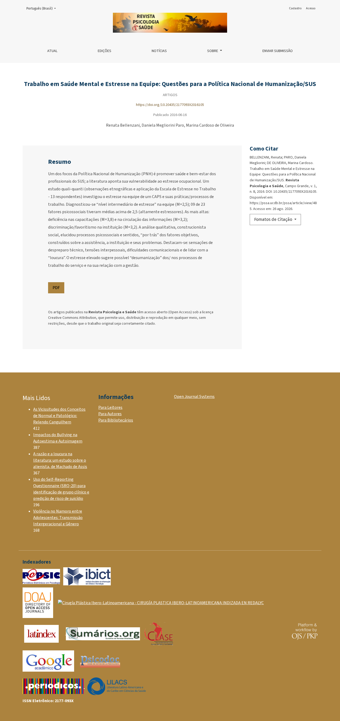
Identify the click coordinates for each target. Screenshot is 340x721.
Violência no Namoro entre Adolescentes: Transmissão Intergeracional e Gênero (58, 517)
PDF (56, 287)
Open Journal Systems (194, 397)
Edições (104, 51)
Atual (52, 51)
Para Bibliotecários (115, 420)
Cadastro (295, 8)
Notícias (159, 51)
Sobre (213, 51)
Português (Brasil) (42, 8)
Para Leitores (110, 407)
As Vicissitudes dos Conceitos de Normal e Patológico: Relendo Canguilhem (59, 415)
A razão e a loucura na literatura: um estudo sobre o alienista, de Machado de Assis (60, 460)
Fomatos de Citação (273, 219)
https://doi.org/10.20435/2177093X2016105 (170, 105)
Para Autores (110, 414)
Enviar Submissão (277, 51)
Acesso (310, 8)
